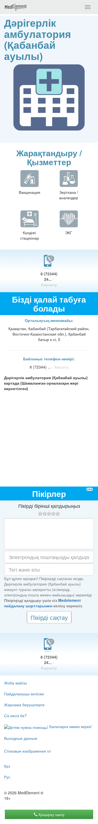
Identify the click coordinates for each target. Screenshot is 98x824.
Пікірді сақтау (49, 617)
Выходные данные (20, 738)
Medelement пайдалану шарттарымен (42, 602)
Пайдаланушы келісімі (24, 693)
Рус (7, 777)
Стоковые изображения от (27, 751)
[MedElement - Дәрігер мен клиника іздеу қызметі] (15, 7)
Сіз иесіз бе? (15, 715)
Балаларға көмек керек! (70, 726)
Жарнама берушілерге (24, 704)
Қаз (7, 766)
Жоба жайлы (15, 683)
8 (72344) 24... (49, 279)
